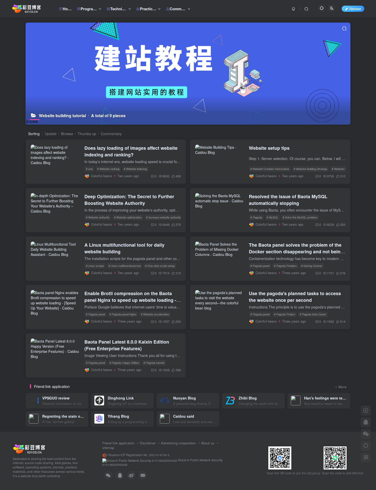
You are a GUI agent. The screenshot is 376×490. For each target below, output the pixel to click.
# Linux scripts (95, 266)
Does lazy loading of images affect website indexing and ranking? (131, 151)
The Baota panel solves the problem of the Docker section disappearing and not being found (296, 252)
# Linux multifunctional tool (124, 266)
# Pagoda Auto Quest (313, 314)
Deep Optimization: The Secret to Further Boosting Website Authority (129, 199)
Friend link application (118, 443)
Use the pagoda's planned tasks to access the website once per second (295, 296)
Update (51, 133)
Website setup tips (269, 148)
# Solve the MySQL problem (300, 217)
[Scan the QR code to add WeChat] (366, 434)
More (342, 386)
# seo (89, 169)
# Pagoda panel (260, 266)
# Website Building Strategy (310, 169)
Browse (67, 133)
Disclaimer (148, 443)
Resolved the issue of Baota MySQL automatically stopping (288, 199)
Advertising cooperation (178, 443)
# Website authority (98, 217)
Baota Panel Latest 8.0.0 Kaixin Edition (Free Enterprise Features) (126, 345)
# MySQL (272, 217)
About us (207, 443)
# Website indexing (135, 169)
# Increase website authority (163, 217)
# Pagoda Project (284, 314)
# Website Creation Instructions (269, 169)
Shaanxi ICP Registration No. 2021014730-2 (138, 455)
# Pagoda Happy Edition (124, 363)
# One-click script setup (160, 266)
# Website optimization (128, 217)
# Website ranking (108, 169)
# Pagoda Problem (285, 266)
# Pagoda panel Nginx (123, 314)
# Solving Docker (311, 266)
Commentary (111, 133)
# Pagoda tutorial (153, 363)
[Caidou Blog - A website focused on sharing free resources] (29, 448)
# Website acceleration (155, 314)
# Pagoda (256, 217)
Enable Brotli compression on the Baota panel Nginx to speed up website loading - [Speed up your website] (130, 300)
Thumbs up (87, 133)
